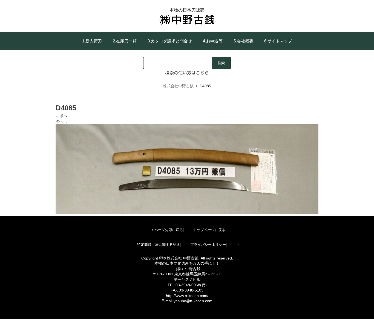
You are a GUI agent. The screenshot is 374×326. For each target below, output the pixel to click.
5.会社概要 (243, 41)
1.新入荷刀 (92, 41)
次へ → (61, 121)
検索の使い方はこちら (187, 72)
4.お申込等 (213, 41)
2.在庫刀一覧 (125, 41)
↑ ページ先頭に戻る (167, 230)
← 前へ (61, 116)
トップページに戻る (209, 230)
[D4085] (187, 213)
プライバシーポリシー (208, 245)
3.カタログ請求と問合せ (170, 41)
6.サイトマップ (278, 41)
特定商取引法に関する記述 (158, 245)
